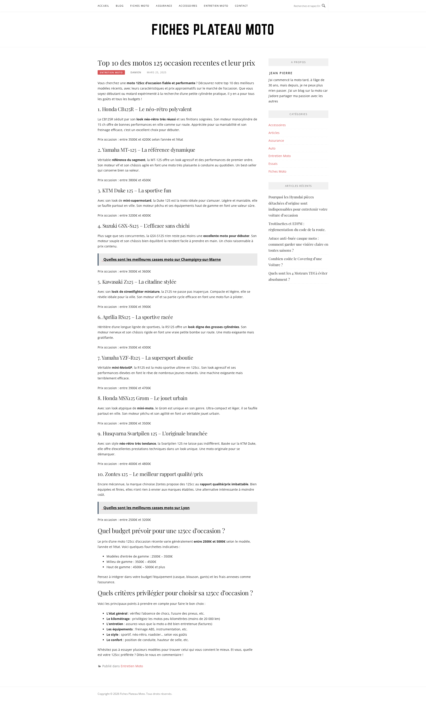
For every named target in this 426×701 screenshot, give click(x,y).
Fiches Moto (139, 5)
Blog (120, 5)
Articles (274, 133)
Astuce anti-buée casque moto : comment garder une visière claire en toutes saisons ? (298, 244)
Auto (271, 148)
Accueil (103, 5)
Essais (273, 163)
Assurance (164, 5)
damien (135, 72)
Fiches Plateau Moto (213, 29)
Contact (241, 5)
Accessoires (188, 5)
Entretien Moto (216, 5)
